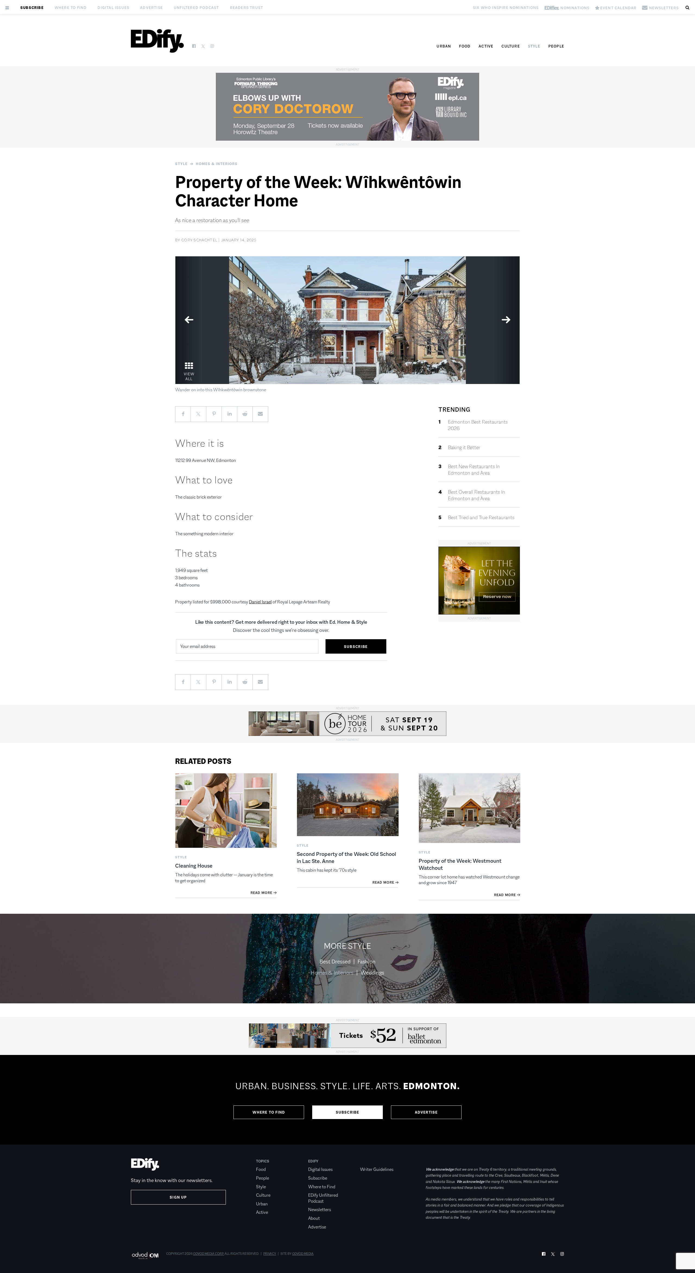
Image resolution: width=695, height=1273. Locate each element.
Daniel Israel (260, 602)
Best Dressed (335, 961)
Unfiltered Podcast (196, 7)
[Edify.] (157, 41)
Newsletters (319, 1209)
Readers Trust (246, 7)
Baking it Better (464, 447)
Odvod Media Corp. (208, 1254)
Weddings (372, 972)
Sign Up (178, 1197)
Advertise (151, 7)
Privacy (269, 1254)
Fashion (366, 961)
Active (486, 46)
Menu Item (370, 1161)
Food (464, 46)
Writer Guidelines (376, 1169)
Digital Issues (113, 7)
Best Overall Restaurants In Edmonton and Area (476, 495)
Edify (313, 1161)
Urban (444, 46)
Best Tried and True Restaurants (481, 517)
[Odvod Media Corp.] (145, 1255)
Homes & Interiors (217, 163)
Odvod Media (303, 1254)
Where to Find (71, 7)
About (314, 1218)
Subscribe (32, 7)
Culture (510, 46)
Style (534, 46)
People (556, 46)
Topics (262, 1161)
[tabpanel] (347, 320)
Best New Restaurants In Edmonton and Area (474, 469)
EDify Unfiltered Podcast (323, 1198)
